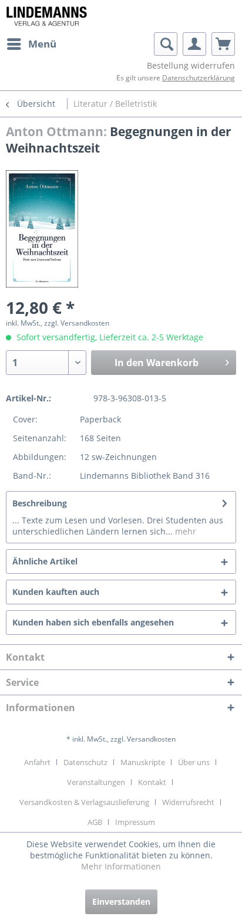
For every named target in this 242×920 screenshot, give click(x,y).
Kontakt (152, 782)
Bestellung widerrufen (191, 65)
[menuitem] (31, 44)
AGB (95, 822)
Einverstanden (121, 901)
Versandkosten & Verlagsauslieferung (84, 802)
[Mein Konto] (194, 44)
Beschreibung (39, 503)
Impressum (135, 822)
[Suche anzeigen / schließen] (165, 44)
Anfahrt (37, 762)
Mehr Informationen (121, 866)
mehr (184, 531)
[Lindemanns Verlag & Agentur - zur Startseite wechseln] (46, 16)
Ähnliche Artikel (45, 561)
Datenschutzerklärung (198, 78)
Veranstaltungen (96, 782)
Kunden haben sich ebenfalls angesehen (93, 622)
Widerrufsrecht (188, 802)
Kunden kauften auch (55, 591)
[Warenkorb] (223, 44)
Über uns (194, 762)
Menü (42, 43)
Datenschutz (85, 762)
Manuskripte (142, 762)
